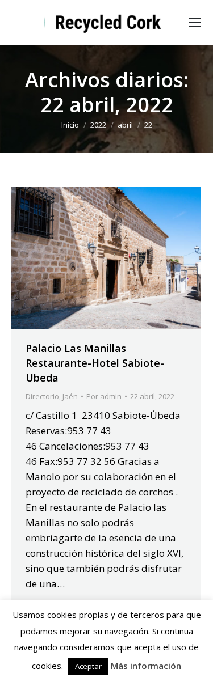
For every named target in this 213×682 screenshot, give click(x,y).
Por (104, 396)
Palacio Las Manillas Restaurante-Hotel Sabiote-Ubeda (95, 362)
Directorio (42, 396)
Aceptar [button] (88, 666)
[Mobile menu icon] (195, 22)
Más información (146, 665)
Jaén (70, 396)
